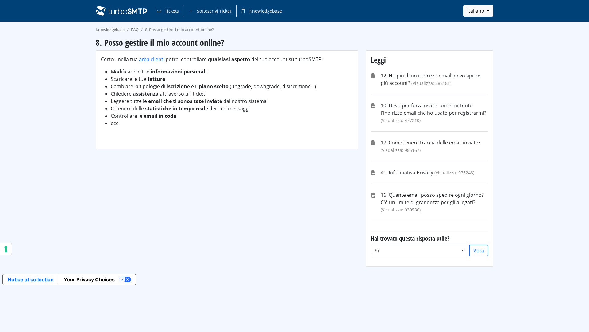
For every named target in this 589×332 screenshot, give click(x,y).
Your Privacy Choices (89, 279)
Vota (478, 250)
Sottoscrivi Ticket (213, 11)
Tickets (171, 11)
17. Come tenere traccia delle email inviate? (430, 142)
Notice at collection (31, 279)
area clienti (151, 59)
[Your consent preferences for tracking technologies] (6, 249)
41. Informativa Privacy (407, 172)
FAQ (135, 29)
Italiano (476, 10)
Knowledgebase (265, 11)
